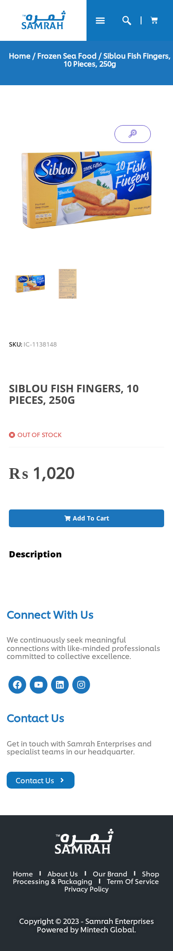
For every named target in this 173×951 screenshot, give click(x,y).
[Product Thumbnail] (132, 134)
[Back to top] (151, 929)
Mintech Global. (108, 929)
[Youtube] (38, 685)
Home (20, 55)
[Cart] (154, 20)
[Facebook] (17, 685)
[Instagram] (81, 685)
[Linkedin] (60, 685)
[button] (100, 20)
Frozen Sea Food (67, 55)
